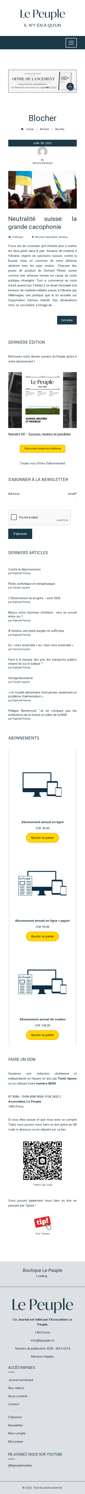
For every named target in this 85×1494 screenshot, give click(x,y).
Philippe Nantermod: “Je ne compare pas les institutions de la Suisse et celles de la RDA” (42, 713)
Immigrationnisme (20, 678)
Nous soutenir (17, 1396)
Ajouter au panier (42, 838)
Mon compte (17, 1433)
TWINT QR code (42, 1184)
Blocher (39, 237)
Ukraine (62, 237)
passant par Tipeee (21, 1205)
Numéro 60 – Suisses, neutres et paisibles (39, 434)
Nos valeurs (16, 1388)
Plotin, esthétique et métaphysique (31, 584)
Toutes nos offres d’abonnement (42, 463)
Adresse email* (42, 494)
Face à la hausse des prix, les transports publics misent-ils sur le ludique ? (42, 662)
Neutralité (51, 237)
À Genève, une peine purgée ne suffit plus (36, 631)
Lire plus (67, 320)
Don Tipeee (43, 1233)
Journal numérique (20, 1380)
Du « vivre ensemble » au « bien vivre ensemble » (40, 645)
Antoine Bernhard (43, 163)
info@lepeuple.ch (42, 1340)
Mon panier (15, 1441)
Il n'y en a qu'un (42, 25)
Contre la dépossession (24, 569)
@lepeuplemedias (20, 1465)
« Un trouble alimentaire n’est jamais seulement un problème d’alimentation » (42, 694)
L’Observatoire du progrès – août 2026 (34, 598)
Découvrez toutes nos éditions (42, 448)
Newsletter (15, 1425)
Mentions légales (42, 1356)
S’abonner (15, 1417)
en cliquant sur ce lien (51, 1129)
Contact (13, 1404)
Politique (17, 237)
